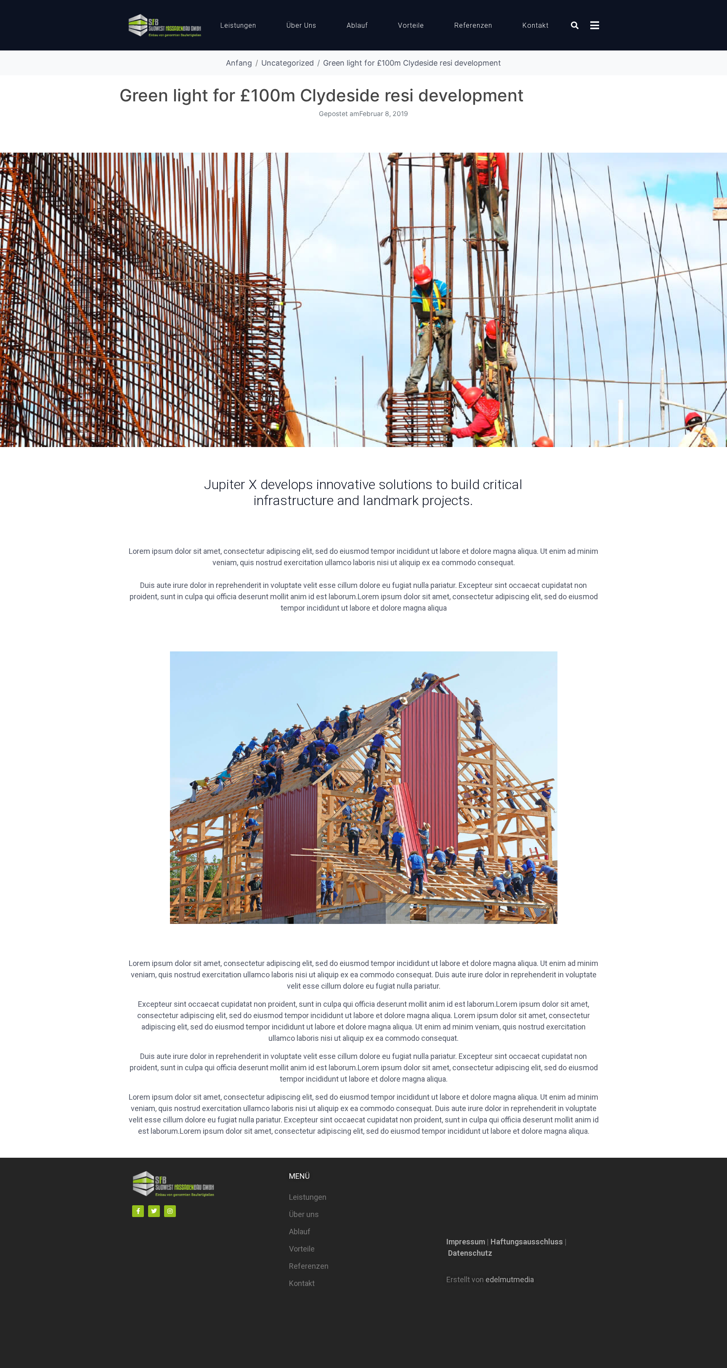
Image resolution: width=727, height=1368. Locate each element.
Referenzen (473, 25)
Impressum (465, 1241)
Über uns (301, 25)
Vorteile (411, 25)
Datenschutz (470, 1253)
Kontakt (536, 25)
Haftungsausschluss (527, 1241)
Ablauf (357, 25)
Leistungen (238, 25)
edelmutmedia (510, 1279)
